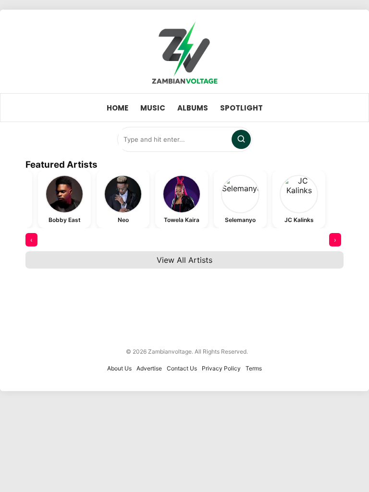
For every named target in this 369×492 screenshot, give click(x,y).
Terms (254, 368)
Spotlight (241, 108)
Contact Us (182, 368)
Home (117, 108)
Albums (192, 108)
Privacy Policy (221, 368)
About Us (119, 368)
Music (152, 108)
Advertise (149, 368)
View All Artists (184, 260)
